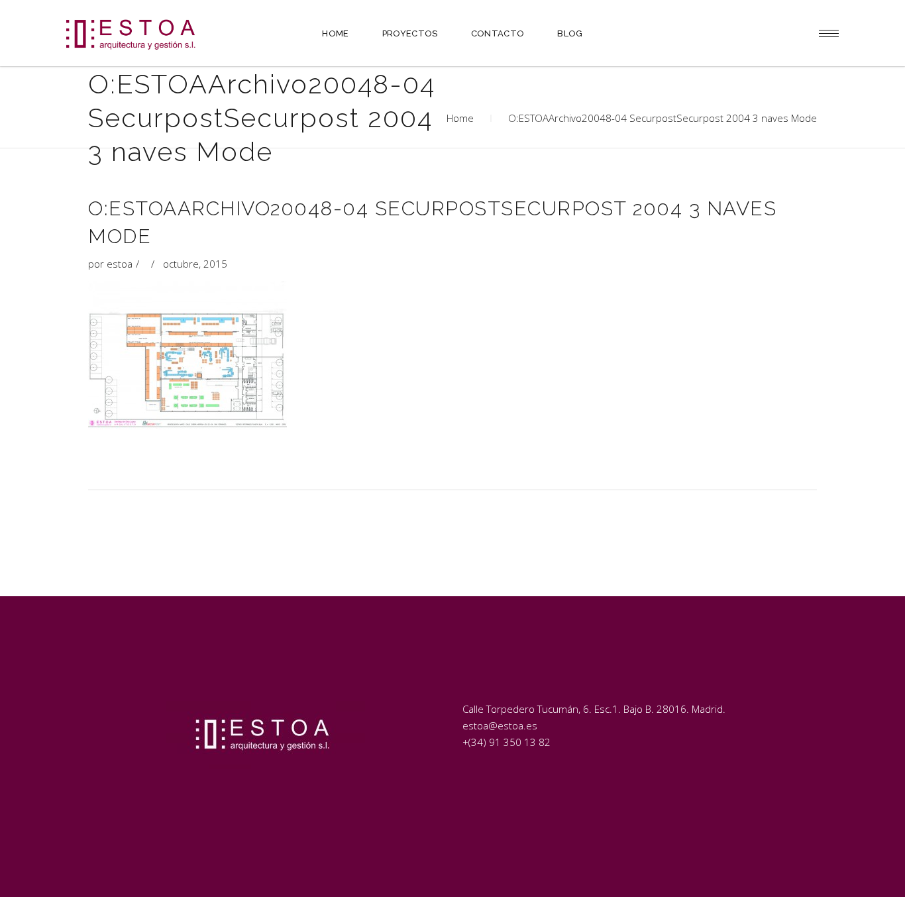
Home (460, 118)
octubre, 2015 (195, 263)
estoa (120, 263)
